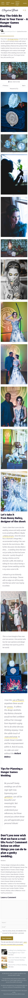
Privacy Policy (14, 994)
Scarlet (6, 31)
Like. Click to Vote (14, 82)
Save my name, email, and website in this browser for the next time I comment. (14, 932)
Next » (24, 85)
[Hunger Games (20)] (14, 79)
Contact (23, 994)
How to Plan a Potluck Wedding (17, 965)
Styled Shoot (12, 31)
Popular (12, 3)
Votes (14, 300)
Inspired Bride (10, 10)
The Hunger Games (12, 39)
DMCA (19, 994)
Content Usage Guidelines (15, 980)
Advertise (25, 3)
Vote (14, 132)
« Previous (5, 85)
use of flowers (18, 700)
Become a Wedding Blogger (18, 3)
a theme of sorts (8, 536)
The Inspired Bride (6, 978)
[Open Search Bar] (23, 10)
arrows (10, 706)
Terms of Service (6, 994)
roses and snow (11, 736)
